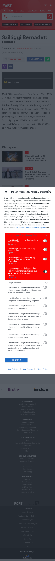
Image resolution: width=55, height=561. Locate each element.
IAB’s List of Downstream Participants (30, 227)
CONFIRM (16, 360)
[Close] (50, 192)
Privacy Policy (42, 369)
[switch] (45, 240)
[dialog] (27, 280)
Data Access (27, 369)
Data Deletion (13, 369)
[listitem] (27, 235)
